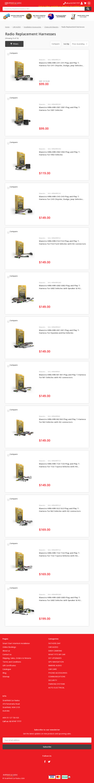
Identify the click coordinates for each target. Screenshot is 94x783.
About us (6, 650)
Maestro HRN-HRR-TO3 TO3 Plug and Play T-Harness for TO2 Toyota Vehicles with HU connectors (59, 465)
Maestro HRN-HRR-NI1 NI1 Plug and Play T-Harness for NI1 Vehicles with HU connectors (62, 376)
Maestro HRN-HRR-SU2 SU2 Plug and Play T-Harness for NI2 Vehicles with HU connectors (60, 509)
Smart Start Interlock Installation (16, 643)
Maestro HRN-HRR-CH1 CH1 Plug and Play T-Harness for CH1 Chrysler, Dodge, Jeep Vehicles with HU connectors (60, 64)
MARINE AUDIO (55, 665)
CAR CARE (52, 669)
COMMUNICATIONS (56, 676)
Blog (4, 673)
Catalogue (7, 669)
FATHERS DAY (54, 643)
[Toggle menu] (6, 3)
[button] (14, 44)
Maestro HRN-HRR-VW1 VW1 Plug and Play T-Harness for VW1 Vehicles (59, 108)
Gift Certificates (9, 665)
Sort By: (66, 44)
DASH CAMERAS (55, 650)
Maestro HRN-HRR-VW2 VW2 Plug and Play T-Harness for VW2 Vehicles (59, 153)
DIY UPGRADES (55, 658)
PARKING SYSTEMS (56, 684)
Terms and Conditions (12, 661)
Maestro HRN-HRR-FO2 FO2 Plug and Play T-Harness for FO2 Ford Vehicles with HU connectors (62, 242)
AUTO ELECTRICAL (56, 687)
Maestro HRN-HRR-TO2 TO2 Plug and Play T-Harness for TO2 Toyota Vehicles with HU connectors (59, 554)
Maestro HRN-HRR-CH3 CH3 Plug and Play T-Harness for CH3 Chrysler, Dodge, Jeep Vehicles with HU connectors (60, 198)
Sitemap (6, 676)
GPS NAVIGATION (56, 661)
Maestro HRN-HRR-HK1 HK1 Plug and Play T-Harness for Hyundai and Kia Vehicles (59, 331)
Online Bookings (9, 647)
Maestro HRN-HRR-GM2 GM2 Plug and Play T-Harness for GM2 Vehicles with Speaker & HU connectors (60, 287)
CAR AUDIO (53, 647)
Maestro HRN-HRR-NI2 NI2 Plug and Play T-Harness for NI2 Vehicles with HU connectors (62, 420)
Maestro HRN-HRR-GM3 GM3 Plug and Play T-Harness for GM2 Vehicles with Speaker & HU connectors (60, 599)
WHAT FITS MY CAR (56, 654)
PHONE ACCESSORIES (57, 673)
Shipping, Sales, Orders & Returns (17, 658)
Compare (55, 44)
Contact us (7, 654)
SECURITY (52, 680)
